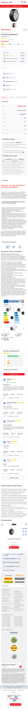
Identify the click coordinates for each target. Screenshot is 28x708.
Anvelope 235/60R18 (6, 623)
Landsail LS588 (5, 598)
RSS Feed (9, 687)
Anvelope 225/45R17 (6, 617)
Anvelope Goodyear (6, 595)
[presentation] (2, 524)
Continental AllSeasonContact (6, 610)
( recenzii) (10, 39)
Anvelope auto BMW (18, 594)
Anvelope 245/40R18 (6, 625)
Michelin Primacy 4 (18, 598)
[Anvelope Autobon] (6, 2)
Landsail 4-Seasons (6, 601)
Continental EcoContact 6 (7, 608)
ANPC (12, 686)
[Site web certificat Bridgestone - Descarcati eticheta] (14, 656)
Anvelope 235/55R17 (18, 619)
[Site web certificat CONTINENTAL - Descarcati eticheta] (14, 648)
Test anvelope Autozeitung (17, 607)
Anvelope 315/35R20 (18, 625)
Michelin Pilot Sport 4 (18, 597)
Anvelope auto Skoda (18, 596)
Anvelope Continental (6, 593)
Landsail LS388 (5, 600)
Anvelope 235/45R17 (18, 616)
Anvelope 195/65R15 (6, 619)
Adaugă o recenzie (15, 374)
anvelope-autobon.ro (11, 690)
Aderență (12, 44)
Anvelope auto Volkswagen (17, 592)
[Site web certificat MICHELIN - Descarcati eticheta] (14, 633)
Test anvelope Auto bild (19, 605)
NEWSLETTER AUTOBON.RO (8, 664)
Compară (25, 29)
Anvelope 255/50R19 (18, 621)
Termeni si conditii (17, 687)
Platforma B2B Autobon (19, 609)
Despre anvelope (17, 610)
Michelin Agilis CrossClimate (17, 602)
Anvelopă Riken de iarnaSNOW (14, 538)
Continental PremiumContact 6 (6, 607)
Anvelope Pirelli (5, 592)
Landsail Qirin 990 (6, 597)
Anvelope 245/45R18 (6, 624)
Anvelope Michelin (6, 591)
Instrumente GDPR (19, 686)
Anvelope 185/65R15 (6, 620)
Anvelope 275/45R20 (18, 624)
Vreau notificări (6, 686)
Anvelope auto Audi (18, 593)
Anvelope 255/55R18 (6, 621)
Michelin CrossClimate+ (19, 600)
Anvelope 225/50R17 (18, 617)
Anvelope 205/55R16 (6, 616)
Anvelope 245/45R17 (18, 620)
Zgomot (20, 44)
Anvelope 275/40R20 (18, 623)
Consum (4, 44)
